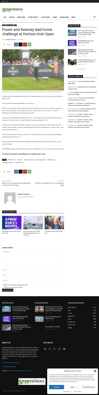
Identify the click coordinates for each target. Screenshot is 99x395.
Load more (82, 69)
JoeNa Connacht (10, 39)
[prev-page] (3, 239)
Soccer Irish (45, 17)
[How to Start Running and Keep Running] (39, 319)
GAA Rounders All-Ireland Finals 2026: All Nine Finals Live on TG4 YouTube (87, 51)
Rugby (55, 17)
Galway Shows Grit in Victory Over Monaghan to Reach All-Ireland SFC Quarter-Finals (54, 308)
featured (19, 159)
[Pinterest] (25, 44)
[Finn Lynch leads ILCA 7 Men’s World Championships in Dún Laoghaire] (33, 222)
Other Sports (33, 17)
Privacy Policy (77, 391)
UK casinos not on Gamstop (10, 362)
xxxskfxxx (71, 103)
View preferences (88, 387)
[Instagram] (59, 349)
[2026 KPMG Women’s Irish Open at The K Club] (11, 222)
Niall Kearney (51, 159)
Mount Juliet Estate (41, 159)
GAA (4, 17)
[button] (95, 371)
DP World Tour (11, 159)
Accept (56, 387)
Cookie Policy (66, 391)
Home (4, 22)
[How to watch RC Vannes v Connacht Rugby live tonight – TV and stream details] (72, 33)
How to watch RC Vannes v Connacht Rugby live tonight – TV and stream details (87, 32)
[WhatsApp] (29, 44)
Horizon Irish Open (29, 159)
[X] (20, 44)
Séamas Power (19, 162)
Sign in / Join (5, 1)
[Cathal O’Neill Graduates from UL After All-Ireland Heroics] (72, 62)
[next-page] (6, 239)
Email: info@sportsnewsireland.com (21, 371)
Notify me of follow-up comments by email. (16, 285)
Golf (16, 22)
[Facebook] (16, 44)
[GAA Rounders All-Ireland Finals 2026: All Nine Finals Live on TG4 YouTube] (72, 52)
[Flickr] (54, 349)
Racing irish (64, 17)
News (73, 17)
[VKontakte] (64, 349)
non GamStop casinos (9, 366)
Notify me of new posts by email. (13, 287)
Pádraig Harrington (8, 162)
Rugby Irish (21, 17)
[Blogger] (45, 349)
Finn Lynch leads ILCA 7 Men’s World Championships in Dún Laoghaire (31, 233)
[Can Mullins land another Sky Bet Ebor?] (54, 222)
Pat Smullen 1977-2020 (52, 327)
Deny (72, 387)
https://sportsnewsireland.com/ (26, 197)
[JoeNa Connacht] (3, 40)
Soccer (11, 17)
